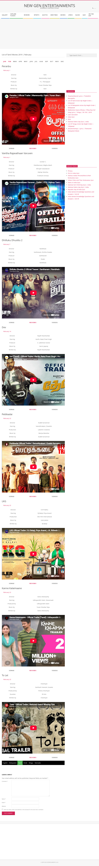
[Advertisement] (49, 33)
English (5, 763)
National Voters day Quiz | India (78, 122)
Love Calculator (73, 115)
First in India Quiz (73, 173)
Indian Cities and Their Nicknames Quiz (81, 180)
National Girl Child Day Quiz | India (79, 185)
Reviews (32, 148)
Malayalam (13, 763)
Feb (9, 61)
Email (3, 802)
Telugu (31, 763)
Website (4, 806)
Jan (4, 61)
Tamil (20, 763)
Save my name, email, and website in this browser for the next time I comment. (24, 809)
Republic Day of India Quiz (76, 189)
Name (4, 799)
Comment (5, 781)
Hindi (25, 763)
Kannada (38, 763)
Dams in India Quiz (74, 182)
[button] (6, 70)
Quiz (69, 119)
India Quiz (71, 117)
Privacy (70, 171)
